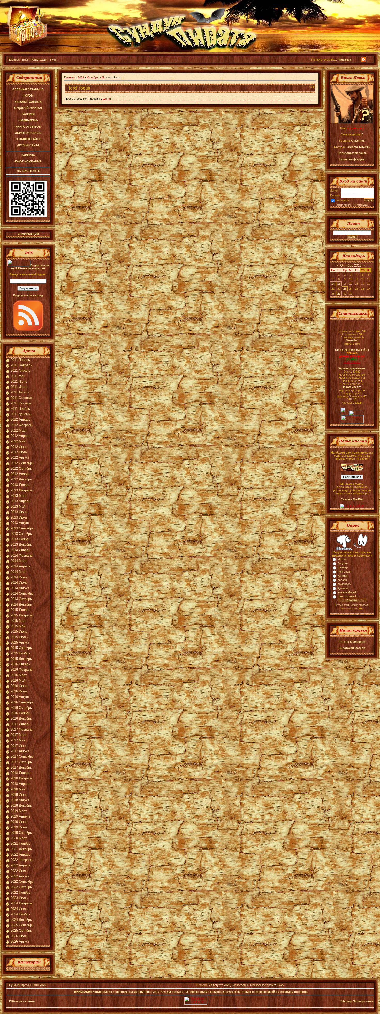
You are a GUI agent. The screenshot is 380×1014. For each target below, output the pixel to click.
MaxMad (352, 359)
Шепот (107, 98)
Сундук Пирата (19, 985)
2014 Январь (20, 550)
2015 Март (19, 621)
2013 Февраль (22, 490)
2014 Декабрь (21, 604)
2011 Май (18, 376)
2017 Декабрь (21, 767)
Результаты (342, 605)
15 (338, 283)
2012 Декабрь (21, 479)
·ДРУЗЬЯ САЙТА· (28, 145)
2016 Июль (19, 691)
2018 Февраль (22, 778)
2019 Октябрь (21, 833)
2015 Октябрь (21, 648)
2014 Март (19, 561)
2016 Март (19, 675)
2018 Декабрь (21, 805)
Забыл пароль (344, 204)
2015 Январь (20, 610)
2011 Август (20, 392)
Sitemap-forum (363, 1001)
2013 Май (18, 506)
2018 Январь (20, 773)
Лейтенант (344, 571)
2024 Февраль (22, 903)
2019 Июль (19, 827)
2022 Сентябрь (22, 882)
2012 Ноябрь (20, 474)
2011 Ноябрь (20, 409)
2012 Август (20, 457)
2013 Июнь (19, 512)
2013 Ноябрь (20, 539)
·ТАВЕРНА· (28, 155)
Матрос (342, 559)
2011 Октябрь (21, 403)
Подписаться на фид (28, 295)
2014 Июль (19, 583)
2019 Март (19, 811)
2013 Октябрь (21, 534)
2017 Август (20, 751)
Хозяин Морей (347, 592)
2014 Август (20, 588)
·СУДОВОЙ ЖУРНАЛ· (28, 108)
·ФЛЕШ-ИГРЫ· (28, 120)
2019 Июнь (19, 822)
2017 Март (19, 735)
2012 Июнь (19, 447)
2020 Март (19, 838)
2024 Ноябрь (20, 914)
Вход (53, 59)
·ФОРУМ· (28, 95)
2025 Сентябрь (22, 925)
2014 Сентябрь (22, 593)
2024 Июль (19, 909)
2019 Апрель (21, 816)
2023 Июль (19, 898)
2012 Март (19, 430)
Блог (25, 59)
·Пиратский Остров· (352, 648)
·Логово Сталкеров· (352, 641)
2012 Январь (20, 419)
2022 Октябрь (21, 887)
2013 (81, 77)
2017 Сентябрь (22, 756)
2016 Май (18, 680)
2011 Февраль (21, 365)
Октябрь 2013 (350, 265)
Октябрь (92, 77)
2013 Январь (20, 485)
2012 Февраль (22, 425)
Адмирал (343, 588)
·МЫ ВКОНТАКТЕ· (28, 170)
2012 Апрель (21, 436)
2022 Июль (19, 871)
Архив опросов (359, 605)
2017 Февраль (22, 729)
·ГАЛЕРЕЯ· (28, 114)
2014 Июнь (19, 577)
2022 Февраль (22, 860)
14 (333, 283)
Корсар (342, 579)
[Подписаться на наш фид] (28, 329)
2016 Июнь (19, 686)
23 (344, 288)
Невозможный (347, 596)
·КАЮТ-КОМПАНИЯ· (28, 161)
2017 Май (18, 740)
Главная (14, 59)
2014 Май (18, 572)
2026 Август (20, 941)
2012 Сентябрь (22, 463)
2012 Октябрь (21, 468)
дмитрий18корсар (352, 356)
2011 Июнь (19, 381)
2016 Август (20, 697)
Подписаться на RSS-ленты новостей (30, 267)
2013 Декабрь (21, 544)
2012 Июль (19, 452)
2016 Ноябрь (20, 713)
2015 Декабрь (21, 659)
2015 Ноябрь (20, 653)
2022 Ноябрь (20, 892)
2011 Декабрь (21, 414)
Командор (344, 584)
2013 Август (20, 523)
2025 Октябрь (21, 930)
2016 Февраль (22, 670)
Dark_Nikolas (352, 362)
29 (102, 77)
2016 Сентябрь (22, 702)
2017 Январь (20, 724)
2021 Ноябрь (20, 843)
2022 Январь (20, 854)
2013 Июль (19, 517)
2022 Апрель (21, 865)
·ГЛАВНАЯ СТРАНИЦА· (28, 89)
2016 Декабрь (21, 718)
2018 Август (20, 800)
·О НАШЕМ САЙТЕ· (28, 139)
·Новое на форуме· (352, 159)
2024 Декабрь (21, 920)
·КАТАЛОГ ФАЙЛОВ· (28, 101)
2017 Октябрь (21, 762)
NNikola (352, 352)
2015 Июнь (19, 631)
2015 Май (18, 626)
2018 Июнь (19, 795)
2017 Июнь (19, 746)
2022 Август (20, 876)
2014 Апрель (21, 566)
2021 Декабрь (21, 849)
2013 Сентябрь (22, 528)
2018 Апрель (21, 784)
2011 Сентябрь (22, 398)
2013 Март (19, 496)
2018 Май (18, 789)
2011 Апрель (20, 371)
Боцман (343, 563)
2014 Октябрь (21, 599)
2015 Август (20, 642)
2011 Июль (19, 387)
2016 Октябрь (21, 708)
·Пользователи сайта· (352, 153)
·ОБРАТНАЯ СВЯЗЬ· (28, 132)
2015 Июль (19, 637)
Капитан (343, 575)
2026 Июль (19, 936)
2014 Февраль (22, 555)
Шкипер (343, 567)
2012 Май (18, 441)
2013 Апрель (21, 501)
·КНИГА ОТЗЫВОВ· (28, 126)
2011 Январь (20, 360)
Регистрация (39, 59)
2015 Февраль (22, 615)
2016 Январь (20, 664)
